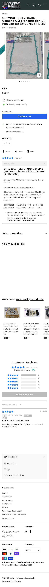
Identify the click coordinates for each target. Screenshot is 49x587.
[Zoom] (39, 75)
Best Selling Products (30, 299)
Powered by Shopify (11, 581)
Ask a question (12, 233)
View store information (14, 132)
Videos (5, 507)
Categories (7, 504)
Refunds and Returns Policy (14, 514)
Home (4, 13)
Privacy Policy (8, 518)
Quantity (6, 138)
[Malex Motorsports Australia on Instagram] (26, 531)
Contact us (7, 497)
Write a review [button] (24, 394)
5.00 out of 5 (31, 367)
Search (5, 493)
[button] (8, 158)
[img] (7, 412)
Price (4, 88)
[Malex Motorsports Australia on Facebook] (30, 531)
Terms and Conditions (11, 511)
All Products (7, 500)
